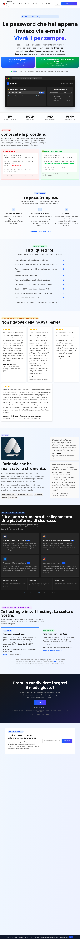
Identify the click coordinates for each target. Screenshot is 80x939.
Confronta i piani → (50, 593)
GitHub (55, 662)
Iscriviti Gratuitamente (69, 4)
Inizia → (5, 654)
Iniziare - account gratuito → (40, 231)
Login (57, 4)
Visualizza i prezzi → (16, 654)
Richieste (21, 4)
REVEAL (41, 92)
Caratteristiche (34, 4)
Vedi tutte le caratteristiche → (33, 593)
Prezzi (27, 4)
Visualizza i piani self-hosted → (52, 650)
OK (71, 937)
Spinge (15, 4)
